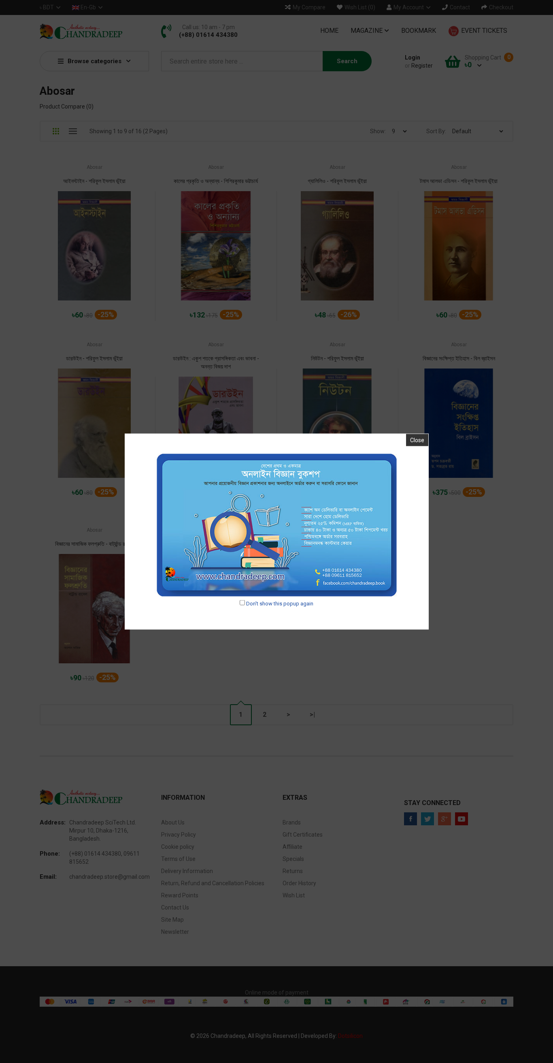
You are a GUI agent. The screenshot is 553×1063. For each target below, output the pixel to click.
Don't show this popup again (279, 603)
